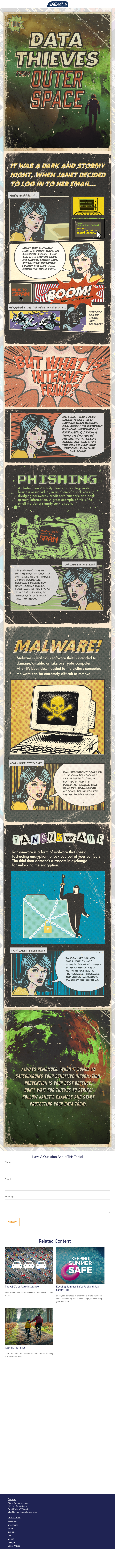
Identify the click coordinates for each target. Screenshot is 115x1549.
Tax (9, 1535)
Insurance (12, 1531)
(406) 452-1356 (21, 1503)
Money (11, 1538)
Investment (13, 1524)
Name (8, 1162)
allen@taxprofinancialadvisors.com (23, 1512)
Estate (10, 1528)
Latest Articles (14, 1545)
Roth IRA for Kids (15, 1347)
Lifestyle (11, 1542)
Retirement (13, 1521)
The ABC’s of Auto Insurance (22, 1286)
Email (8, 1179)
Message (9, 1196)
